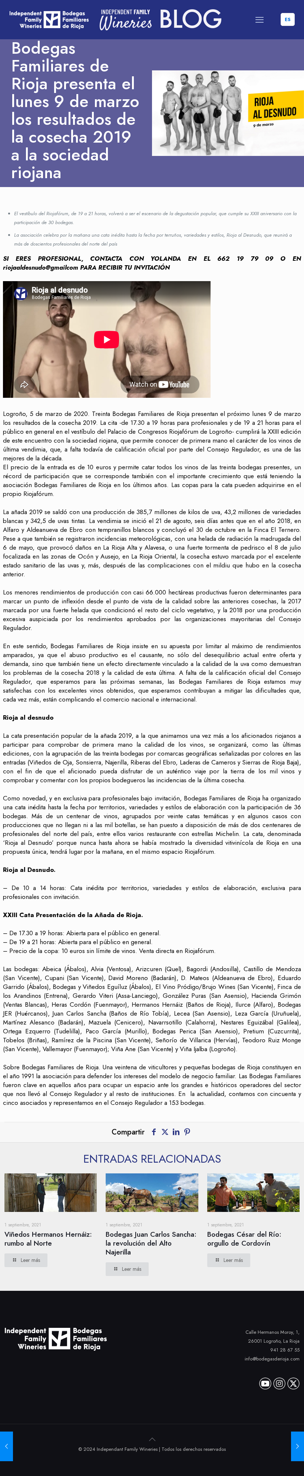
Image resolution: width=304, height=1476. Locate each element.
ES (288, 19)
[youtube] (265, 1381)
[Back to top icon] (152, 1439)
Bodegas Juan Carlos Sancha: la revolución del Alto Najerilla (151, 1243)
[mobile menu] (259, 19)
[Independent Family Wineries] (115, 19)
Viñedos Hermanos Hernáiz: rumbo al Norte (48, 1238)
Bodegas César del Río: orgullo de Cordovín (244, 1238)
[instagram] (279, 1381)
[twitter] (293, 1381)
